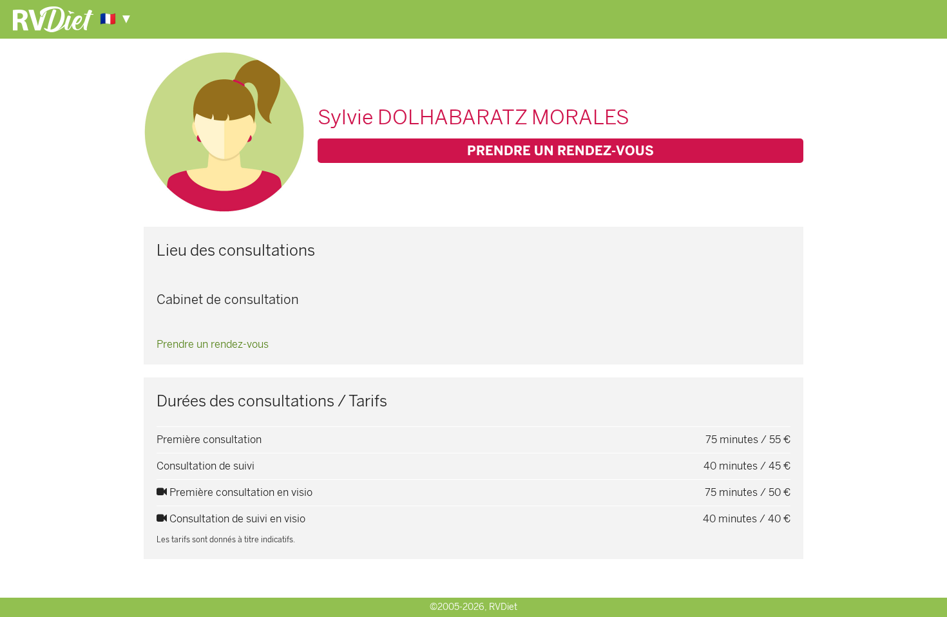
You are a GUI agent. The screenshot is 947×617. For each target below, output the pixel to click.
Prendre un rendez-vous (560, 150)
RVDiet (503, 607)
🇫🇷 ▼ (116, 19)
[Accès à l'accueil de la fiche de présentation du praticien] (53, 18)
